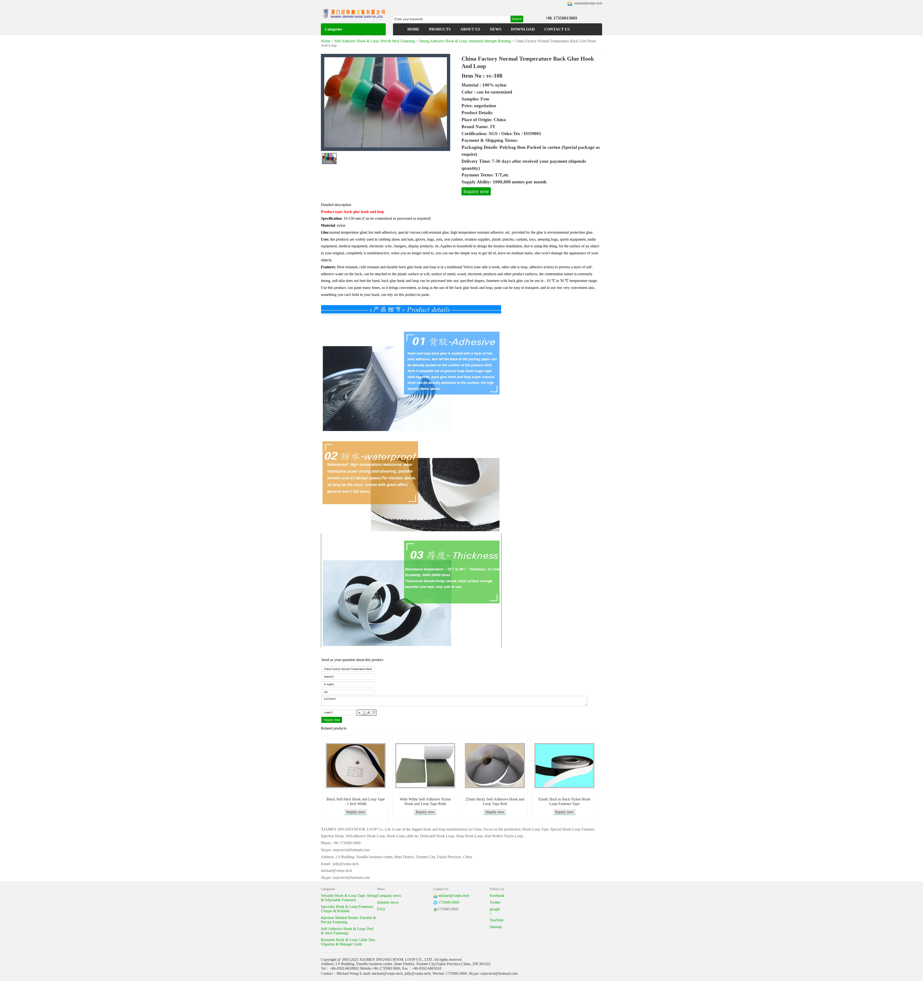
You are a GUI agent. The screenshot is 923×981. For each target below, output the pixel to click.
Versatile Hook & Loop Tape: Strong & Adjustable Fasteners (349, 898)
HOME (413, 29)
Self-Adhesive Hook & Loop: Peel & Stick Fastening (374, 41)
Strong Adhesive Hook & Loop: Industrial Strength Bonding (465, 41)
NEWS (495, 29)
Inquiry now (476, 191)
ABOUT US (470, 29)
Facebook (497, 896)
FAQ (381, 909)
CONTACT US (557, 29)
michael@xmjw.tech (588, 3)
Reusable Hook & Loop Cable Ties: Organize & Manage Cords (348, 942)
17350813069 (448, 902)
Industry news (388, 902)
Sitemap (496, 927)
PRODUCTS (440, 29)
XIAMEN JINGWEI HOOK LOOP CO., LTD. (396, 959)
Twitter (495, 902)
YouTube (497, 920)
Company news (389, 896)
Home (325, 41)
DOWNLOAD (523, 29)
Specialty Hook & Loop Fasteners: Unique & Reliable (347, 909)
